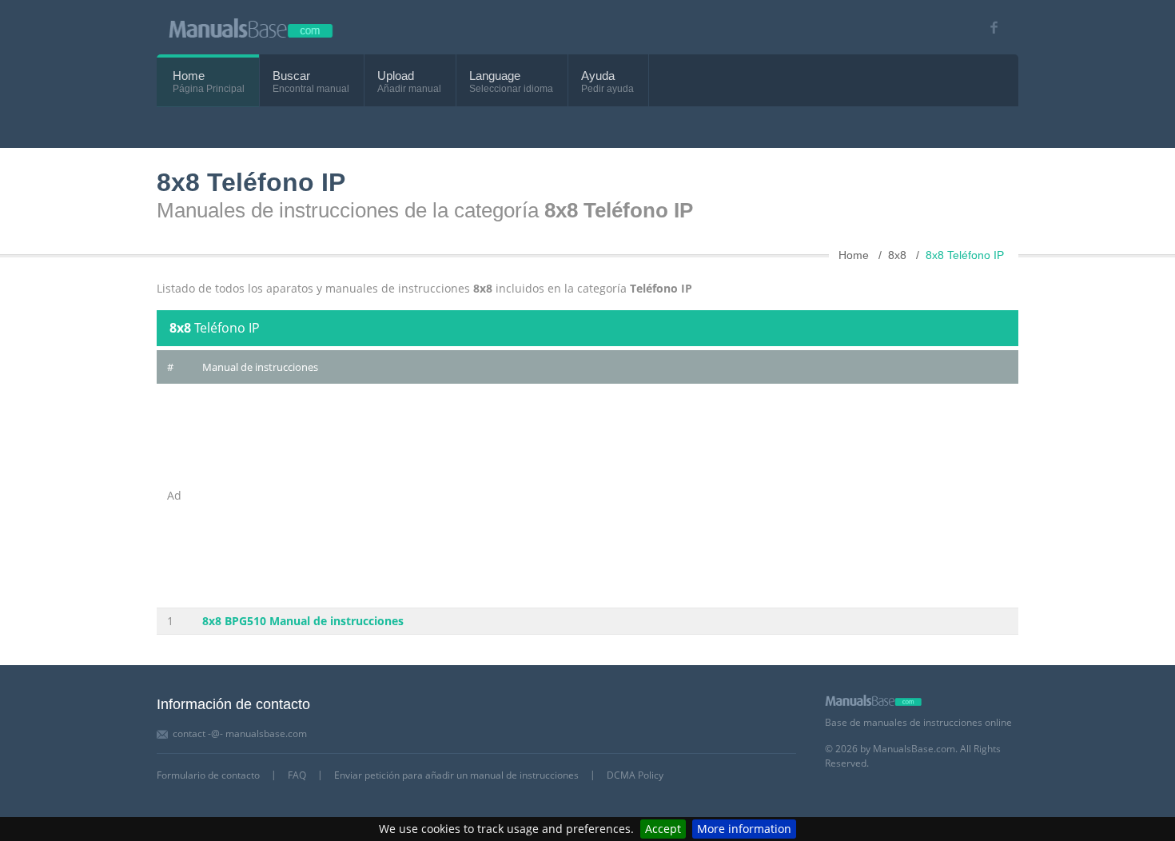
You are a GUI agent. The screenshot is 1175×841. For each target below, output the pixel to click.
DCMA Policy (635, 775)
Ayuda (598, 76)
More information (744, 828)
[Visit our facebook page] (988, 27)
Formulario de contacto (208, 775)
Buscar (291, 76)
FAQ (297, 775)
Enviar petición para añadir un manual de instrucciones (456, 775)
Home (189, 76)
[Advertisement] (534, 496)
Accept (663, 828)
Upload (395, 76)
